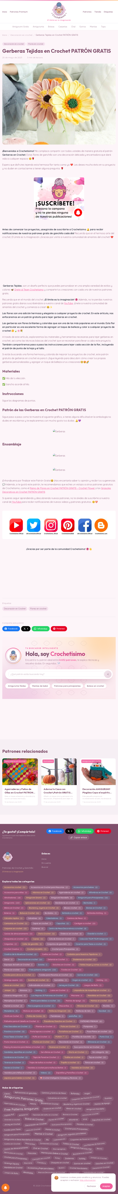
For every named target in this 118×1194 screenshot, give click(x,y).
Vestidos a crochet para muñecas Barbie (47, 1068)
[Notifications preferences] (5, 1188)
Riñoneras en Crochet (99, 1042)
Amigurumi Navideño (61, 898)
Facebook (13, 628)
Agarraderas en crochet (71, 892)
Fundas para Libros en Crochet (18, 975)
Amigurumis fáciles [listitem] (17, 686)
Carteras (37, 928)
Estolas (42, 965)
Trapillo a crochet (70, 1062)
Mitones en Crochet (87, 1006)
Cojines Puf (9, 1114)
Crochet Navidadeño (78, 1167)
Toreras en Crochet (13, 1062)
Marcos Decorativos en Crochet (51, 1173)
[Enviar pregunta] (108, 674)
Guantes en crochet (38, 980)
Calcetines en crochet (57, 1097)
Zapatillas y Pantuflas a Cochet (71, 1073)
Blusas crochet (72, 908)
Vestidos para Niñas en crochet (19, 1073)
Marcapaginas (59, 1148)
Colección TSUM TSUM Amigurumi (95, 939)
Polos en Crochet (69, 1026)
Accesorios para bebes (85, 887)
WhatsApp (42, 628)
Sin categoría (100, 1052)
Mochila (108, 1006)
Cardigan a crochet (84, 923)
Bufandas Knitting (96, 913)
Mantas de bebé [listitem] (40, 686)
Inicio (4, 12)
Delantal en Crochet (57, 959)
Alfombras (73, 1119)
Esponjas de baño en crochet (45, 1114)
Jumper (9, 990)
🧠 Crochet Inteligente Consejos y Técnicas (60, 1078)
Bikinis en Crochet (13, 908)
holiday (82, 1158)
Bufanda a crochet (72, 913)
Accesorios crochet (14, 887)
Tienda (97, 12)
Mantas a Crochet (44, 1134)
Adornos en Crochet (43, 892)
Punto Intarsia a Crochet (16, 1042)
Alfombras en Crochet (100, 892)
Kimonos (25, 990)
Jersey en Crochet (68, 985)
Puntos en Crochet (43, 1042)
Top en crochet (97, 1057)
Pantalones (57, 1016)
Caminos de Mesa (76, 918)
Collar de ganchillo (31, 944)
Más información (88, 1180)
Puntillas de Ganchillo (83, 1037)
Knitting (40, 990)
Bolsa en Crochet (29, 913)
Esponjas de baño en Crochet (18, 965)
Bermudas (89, 903)
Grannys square (13, 980)
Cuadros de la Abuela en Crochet (20, 954)
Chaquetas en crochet (15, 939)
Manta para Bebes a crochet (45, 1001)
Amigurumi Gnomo (35, 898)
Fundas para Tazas (12, 1129)
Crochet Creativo (12, 949)
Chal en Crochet (40, 1149)
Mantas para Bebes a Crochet (54, 1154)
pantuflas (74, 1016)
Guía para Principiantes (62, 1124)
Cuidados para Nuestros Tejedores (83, 954)
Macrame (76, 995)
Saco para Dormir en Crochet (88, 1047)
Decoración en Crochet (15, 608)
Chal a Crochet (46, 934)
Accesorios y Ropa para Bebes (41, 1167)
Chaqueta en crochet (60, 1163)
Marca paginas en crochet (40, 1006)
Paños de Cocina (36, 1016)
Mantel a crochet (13, 1006)
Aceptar (106, 1186)
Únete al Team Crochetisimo (29, 289)
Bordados (50, 913)
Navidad (104, 1011)
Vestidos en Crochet (82, 1068)
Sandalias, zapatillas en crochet (19, 1052)
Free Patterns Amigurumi (21, 1109)
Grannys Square (11, 1163)
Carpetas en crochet (15, 928)
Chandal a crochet (96, 934)
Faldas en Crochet (71, 1143)
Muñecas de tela (84, 1011)
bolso (57, 1158)
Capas (7, 1093)
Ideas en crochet (13, 985)
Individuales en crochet (93, 1173)
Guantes (108, 1097)
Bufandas (75, 1092)
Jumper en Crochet (98, 1158)
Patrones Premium (19, 12)
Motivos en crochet (33, 1011)
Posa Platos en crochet (99, 1031)
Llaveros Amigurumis (14, 995)
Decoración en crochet (21, 35)
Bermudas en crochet (13, 1154)
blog (85, 1119)
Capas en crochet (42, 923)
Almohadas (28, 1172)
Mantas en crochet (101, 1001)
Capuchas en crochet (101, 1119)
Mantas (93, 26)
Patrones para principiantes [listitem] (67, 686)
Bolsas (51, 26)
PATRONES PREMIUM (91, 1021)
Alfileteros (23, 1114)
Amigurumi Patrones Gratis (23, 1098)
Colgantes (10, 944)
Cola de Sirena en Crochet (61, 939)
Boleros (9, 913)
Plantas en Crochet (45, 1026)
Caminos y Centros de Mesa (54, 1093)
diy (47, 1139)
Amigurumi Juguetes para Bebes (72, 1134)
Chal (73, 26)
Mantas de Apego (75, 1001)
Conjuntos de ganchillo (58, 944)
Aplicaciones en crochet (37, 903)
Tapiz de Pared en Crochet (46, 1057)
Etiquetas (108, 12)
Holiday (102, 980)
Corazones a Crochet (49, 1144)
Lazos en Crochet (59, 990)
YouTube (68, 303)
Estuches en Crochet (63, 965)
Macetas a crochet (85, 1124)
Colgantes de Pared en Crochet (83, 1139)
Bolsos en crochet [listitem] (95, 686)
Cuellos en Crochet (51, 954)
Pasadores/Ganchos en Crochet (59, 1021)
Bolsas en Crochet (34, 1120)
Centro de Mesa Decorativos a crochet (67, 928)
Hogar (87, 1093)
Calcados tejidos (13, 918)
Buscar (45, 867)
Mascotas (32, 1153)
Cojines (38, 939)
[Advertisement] (59, 573)
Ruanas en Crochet (58, 1047)
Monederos (10, 1011)
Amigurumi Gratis (20, 26)
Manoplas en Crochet (14, 1001)
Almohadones (12, 898)
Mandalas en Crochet (99, 995)
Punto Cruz (105, 1037)
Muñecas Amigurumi (59, 1011)
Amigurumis (38, 26)
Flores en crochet (35, 44)
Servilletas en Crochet (52, 1052)
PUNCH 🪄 (61, 1037)
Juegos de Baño (92, 985)
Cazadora (41, 1163)
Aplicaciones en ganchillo (26, 1093)
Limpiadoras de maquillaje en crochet (91, 990)
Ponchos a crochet (14, 1031)
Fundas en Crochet (71, 970)
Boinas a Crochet (70, 1115)
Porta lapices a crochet (41, 1031)
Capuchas (62, 923)
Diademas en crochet (84, 959)
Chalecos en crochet (70, 934)
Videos (45, 1073)
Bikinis (99, 1148)
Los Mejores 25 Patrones (94, 1143)
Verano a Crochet (13, 1068)
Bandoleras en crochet (66, 903)
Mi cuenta (46, 863)
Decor (8, 959)
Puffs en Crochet (41, 1037)
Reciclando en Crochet (70, 1042)
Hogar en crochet (82, 980)
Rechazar (91, 1186)
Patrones (87, 12)
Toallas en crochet (73, 1057)
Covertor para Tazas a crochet (90, 944)
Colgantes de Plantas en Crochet (85, 1097)
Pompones (89, 1026)
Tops (103, 26)
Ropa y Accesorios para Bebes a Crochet (23, 1047)
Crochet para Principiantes (15, 1158)
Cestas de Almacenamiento (16, 1149)
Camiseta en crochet (41, 1158)
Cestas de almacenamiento (18, 934)
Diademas (69, 1158)
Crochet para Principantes (65, 949)
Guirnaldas (60, 980)
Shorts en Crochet (77, 1052)
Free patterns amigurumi (42, 970)
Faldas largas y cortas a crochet (95, 965)
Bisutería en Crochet (50, 1104)
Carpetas (62, 26)
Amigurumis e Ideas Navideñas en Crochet (22, 1139)
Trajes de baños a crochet (42, 1062)
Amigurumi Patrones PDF (81, 1149)
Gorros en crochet (87, 975)
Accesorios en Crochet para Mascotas (49, 887)
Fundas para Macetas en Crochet (55, 975)
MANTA (33, 1104)
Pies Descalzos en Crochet (17, 1026)
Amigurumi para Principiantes (93, 898)
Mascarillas (65, 1006)
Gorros (82, 26)
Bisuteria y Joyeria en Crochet (43, 908)
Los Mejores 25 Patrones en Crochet (48, 995)
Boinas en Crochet (95, 908)
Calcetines (34, 918)
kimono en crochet (90, 1115)
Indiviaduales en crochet (41, 985)
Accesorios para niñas (15, 892)
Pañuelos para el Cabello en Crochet (21, 1021)
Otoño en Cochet (12, 1016)
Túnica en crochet (94, 1062)
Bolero (62, 1167)
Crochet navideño (36, 949)
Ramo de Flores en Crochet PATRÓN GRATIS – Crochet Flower (62, 488)
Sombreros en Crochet (15, 1057)
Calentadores (53, 918)
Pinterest (61, 628)
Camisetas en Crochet (15, 923)
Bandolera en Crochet (82, 1154)
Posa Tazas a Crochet (15, 1037)
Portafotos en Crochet (70, 1031)
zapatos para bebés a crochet (19, 1078)
